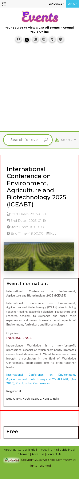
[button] (4, 4)
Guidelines (66, 449)
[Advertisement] (39, 88)
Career (23, 449)
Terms (53, 449)
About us (10, 449)
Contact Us (53, 454)
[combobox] (68, 140)
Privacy (42, 449)
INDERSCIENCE (19, 338)
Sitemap (24, 454)
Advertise (38, 454)
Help (32, 449)
